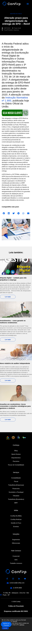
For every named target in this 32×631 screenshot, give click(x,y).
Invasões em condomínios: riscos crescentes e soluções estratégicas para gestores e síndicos (15, 406)
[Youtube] (25, 579)
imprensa (16, 30)
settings (22, 624)
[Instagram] (13, 579)
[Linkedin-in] (19, 579)
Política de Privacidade (16, 606)
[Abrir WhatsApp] (27, 626)
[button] (27, 4)
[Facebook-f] (7, 579)
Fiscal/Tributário (8, 30)
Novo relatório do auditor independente (15, 363)
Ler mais (8, 297)
